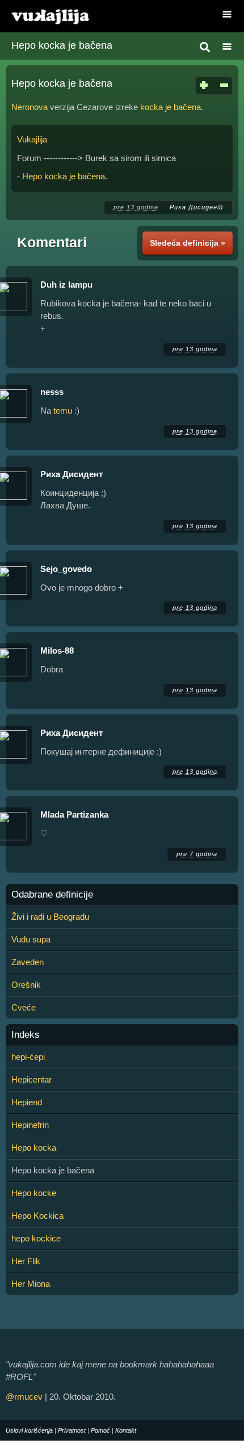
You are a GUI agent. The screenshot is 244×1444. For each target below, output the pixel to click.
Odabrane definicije (52, 895)
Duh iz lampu (66, 284)
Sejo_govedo (66, 569)
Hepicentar (31, 1079)
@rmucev (24, 1396)
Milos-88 (57, 650)
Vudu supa (31, 939)
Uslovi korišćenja (29, 1430)
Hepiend (26, 1102)
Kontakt (125, 1430)
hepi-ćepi (28, 1057)
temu (62, 410)
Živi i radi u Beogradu (50, 916)
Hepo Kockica (37, 1215)
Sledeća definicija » (187, 242)
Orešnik (26, 985)
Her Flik (25, 1261)
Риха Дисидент (196, 207)
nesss (52, 392)
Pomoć (100, 1430)
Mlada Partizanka (74, 814)
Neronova (29, 107)
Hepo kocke (33, 1193)
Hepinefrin (30, 1125)
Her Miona (30, 1284)
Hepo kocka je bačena (61, 45)
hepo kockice (36, 1238)
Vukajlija (32, 139)
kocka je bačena (170, 107)
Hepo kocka (33, 1147)
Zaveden (27, 962)
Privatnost (72, 1430)
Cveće (23, 1007)
